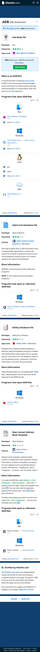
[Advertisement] (20, 12)
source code (29, 81)
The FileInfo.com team (11, 572)
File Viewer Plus (14, 140)
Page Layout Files (13, 559)
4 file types (9, 28)
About (28, 650)
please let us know (26, 589)
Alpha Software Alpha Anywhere (21, 306)
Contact (34, 650)
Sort (31, 100)
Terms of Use (27, 648)
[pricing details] (37, 100)
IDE (23, 248)
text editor (15, 122)
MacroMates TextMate (25, 53)
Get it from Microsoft (20, 141)
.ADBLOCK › (25, 599)
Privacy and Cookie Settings (17, 650)
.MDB (36, 372)
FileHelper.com (13, 194)
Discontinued (17, 452)
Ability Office (21, 343)
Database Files (12, 315)
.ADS (12, 91)
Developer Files (12, 213)
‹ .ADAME (13, 599)
